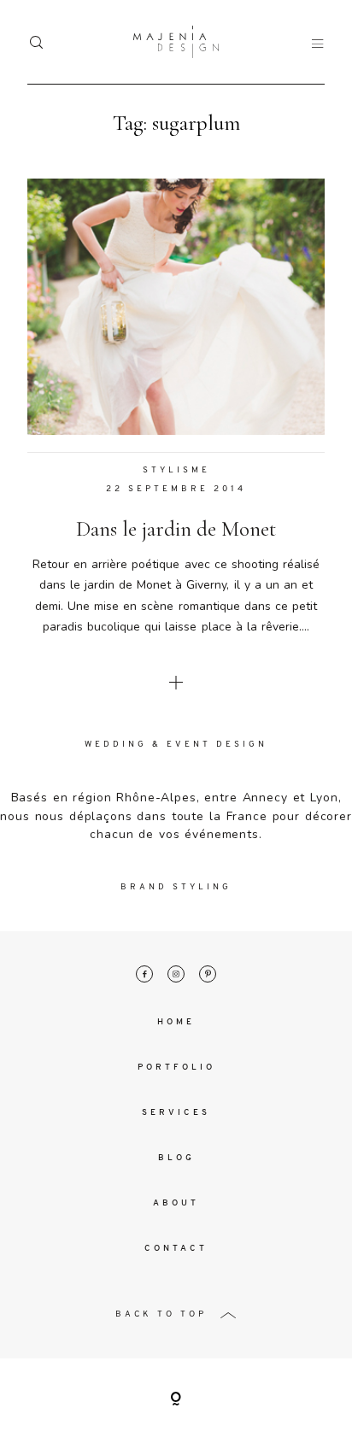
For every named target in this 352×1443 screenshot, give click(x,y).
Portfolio (176, 1067)
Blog (176, 1158)
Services (176, 1112)
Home (176, 1022)
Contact (176, 1248)
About (176, 1203)
